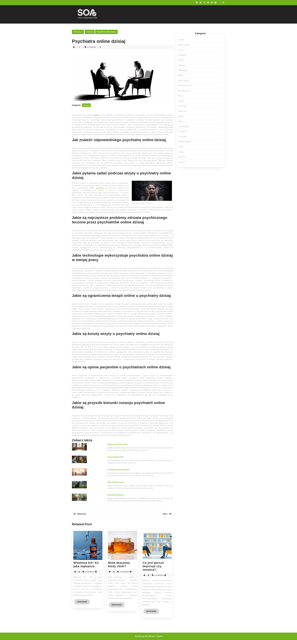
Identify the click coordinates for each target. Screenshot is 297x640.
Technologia (183, 126)
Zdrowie (90, 32)
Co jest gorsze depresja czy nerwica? (153, 566)
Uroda (180, 147)
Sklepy (181, 116)
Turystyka (182, 137)
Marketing (182, 70)
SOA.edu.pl (78, 32)
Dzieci (181, 50)
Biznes (181, 40)
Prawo (181, 101)
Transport (182, 131)
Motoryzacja (183, 80)
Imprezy (181, 65)
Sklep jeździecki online (115, 482)
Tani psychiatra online (115, 457)
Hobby (181, 60)
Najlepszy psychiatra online (117, 444)
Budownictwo (184, 45)
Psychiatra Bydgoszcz (115, 495)
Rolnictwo (182, 111)
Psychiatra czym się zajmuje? (118, 469)
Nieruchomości (184, 86)
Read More (83, 602)
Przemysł (182, 106)
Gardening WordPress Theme (148, 636)
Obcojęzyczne (184, 91)
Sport (180, 121)
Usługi (181, 152)
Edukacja (182, 55)
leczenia (99, 188)
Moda (180, 75)
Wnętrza (182, 157)
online (96, 115)
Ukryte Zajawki (184, 142)
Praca (180, 96)
